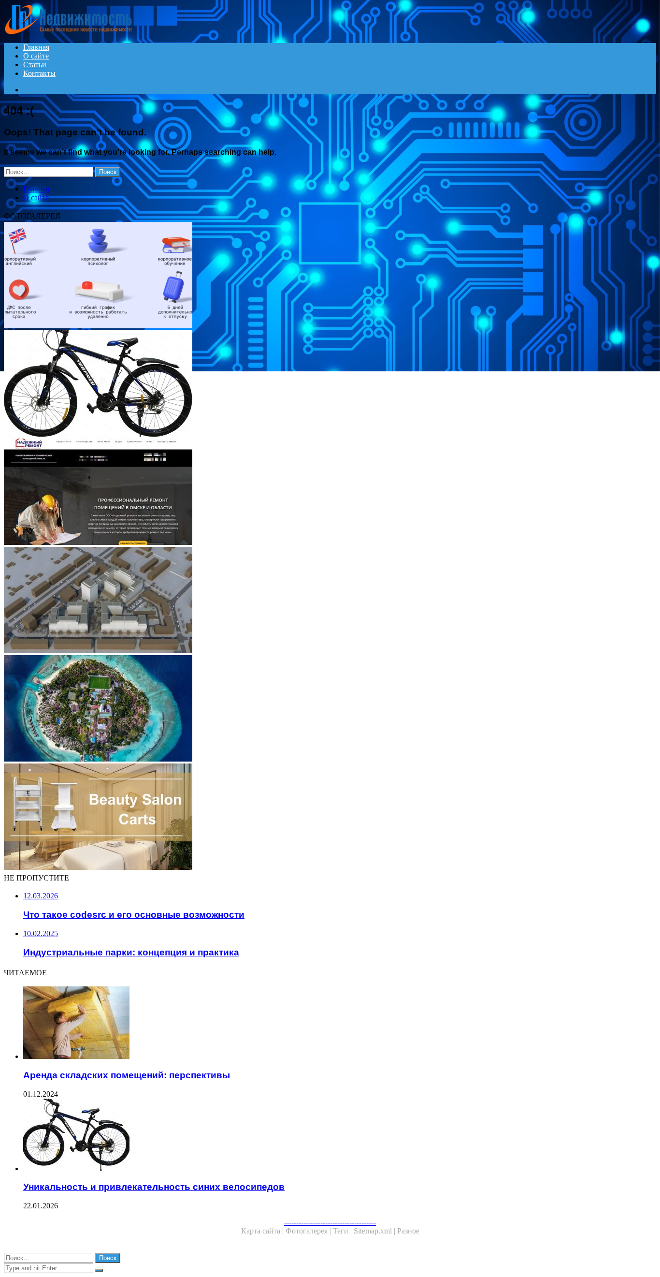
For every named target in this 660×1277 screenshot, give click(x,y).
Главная (36, 47)
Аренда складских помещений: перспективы (126, 1075)
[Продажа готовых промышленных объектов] (294, 817)
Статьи (34, 64)
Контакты (39, 73)
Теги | (343, 1231)
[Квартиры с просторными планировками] (294, 493)
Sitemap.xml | (375, 1231)
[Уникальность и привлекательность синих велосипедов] (294, 384)
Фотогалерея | (309, 1231)
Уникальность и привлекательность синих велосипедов (154, 1187)
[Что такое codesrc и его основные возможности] (294, 276)
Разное (408, 1231)
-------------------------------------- (330, 1222)
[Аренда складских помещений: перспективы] (303, 1023)
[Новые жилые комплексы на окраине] (294, 601)
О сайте (36, 56)
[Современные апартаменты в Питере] (294, 709)
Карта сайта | (263, 1231)
